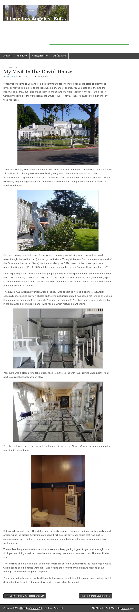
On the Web (59, 55)
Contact (7, 55)
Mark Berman (12, 76)
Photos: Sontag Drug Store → (95, 596)
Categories (38, 55)
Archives (22, 55)
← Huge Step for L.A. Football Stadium (25, 596)
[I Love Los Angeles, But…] (36, 11)
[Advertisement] (89, 40)
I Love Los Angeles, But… (32, 608)
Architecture (10, 67)
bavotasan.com (128, 608)
